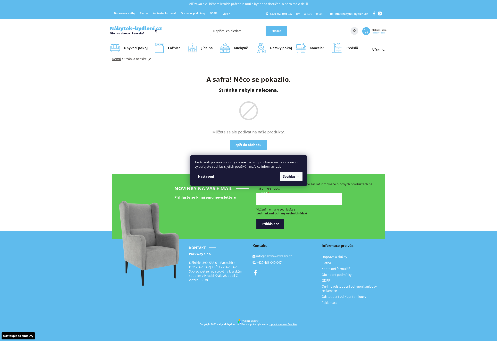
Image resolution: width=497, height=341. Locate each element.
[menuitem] (137, 48)
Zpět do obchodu (248, 145)
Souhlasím (291, 176)
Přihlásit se (270, 224)
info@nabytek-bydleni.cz (351, 14)
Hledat (276, 31)
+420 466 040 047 (281, 14)
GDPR (213, 13)
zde (278, 166)
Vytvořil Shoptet (250, 320)
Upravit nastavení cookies (283, 324)
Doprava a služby (124, 13)
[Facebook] (255, 272)
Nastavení (206, 176)
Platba (144, 13)
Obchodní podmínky (193, 13)
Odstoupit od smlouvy (18, 336)
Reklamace (329, 303)
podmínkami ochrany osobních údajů (281, 213)
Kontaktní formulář (164, 13)
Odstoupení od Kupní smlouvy (344, 296)
